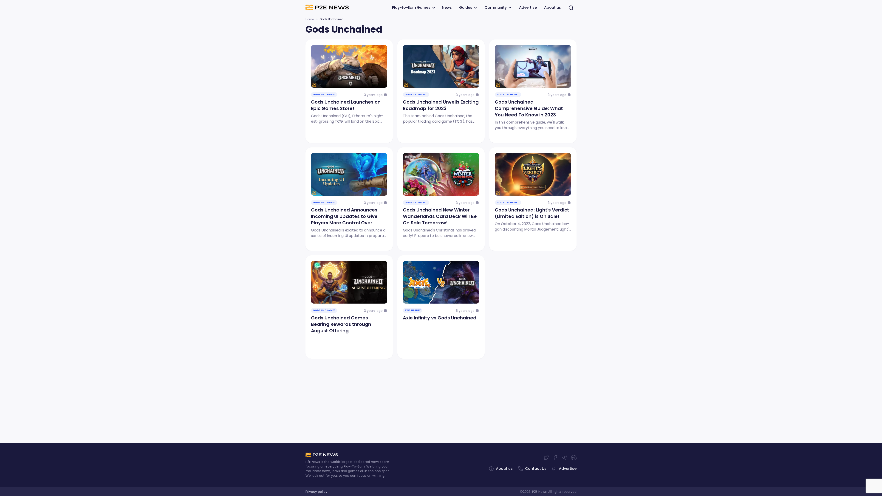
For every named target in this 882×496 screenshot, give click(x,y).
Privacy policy (316, 491)
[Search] (571, 7)
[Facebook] (555, 457)
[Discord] (574, 457)
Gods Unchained (324, 94)
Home (309, 19)
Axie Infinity (413, 310)
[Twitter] (546, 457)
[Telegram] (564, 457)
